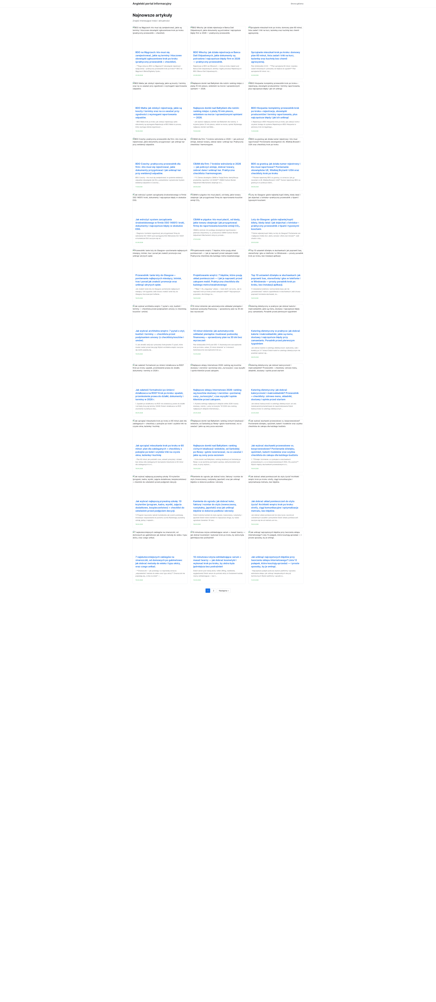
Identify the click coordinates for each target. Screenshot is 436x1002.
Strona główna (297, 4)
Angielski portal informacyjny (152, 3)
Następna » (224, 590)
